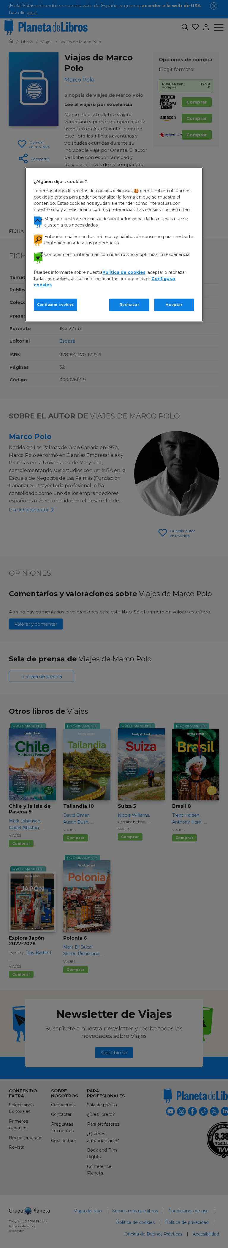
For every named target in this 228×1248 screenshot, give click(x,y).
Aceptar (174, 304)
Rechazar (129, 304)
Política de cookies (123, 272)
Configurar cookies (55, 304)
